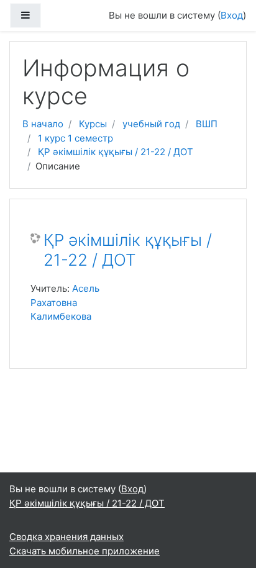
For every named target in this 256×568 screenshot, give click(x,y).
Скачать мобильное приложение (84, 551)
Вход (232, 15)
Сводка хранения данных (66, 537)
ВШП (206, 124)
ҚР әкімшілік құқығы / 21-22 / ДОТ (115, 152)
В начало (42, 124)
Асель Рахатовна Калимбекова (64, 302)
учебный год (151, 124)
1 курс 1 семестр (75, 138)
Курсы (93, 124)
